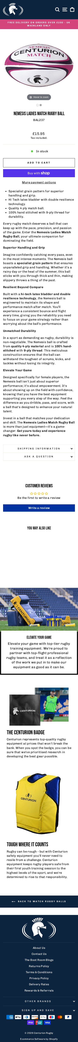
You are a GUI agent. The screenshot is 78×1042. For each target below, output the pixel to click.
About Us (39, 948)
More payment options (39, 182)
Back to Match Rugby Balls (41, 901)
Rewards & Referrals (39, 990)
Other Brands (38, 1001)
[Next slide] (71, 63)
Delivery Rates (39, 984)
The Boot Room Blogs (39, 960)
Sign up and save (38, 1010)
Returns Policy (39, 966)
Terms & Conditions (39, 972)
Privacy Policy (39, 978)
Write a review (39, 508)
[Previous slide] (6, 63)
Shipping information (39, 448)
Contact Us (39, 954)
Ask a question (39, 456)
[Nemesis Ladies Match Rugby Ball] (37, 105)
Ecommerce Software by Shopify (39, 1039)
